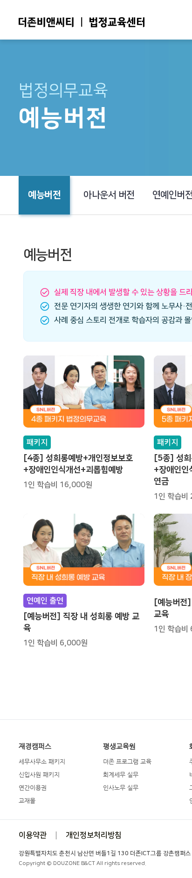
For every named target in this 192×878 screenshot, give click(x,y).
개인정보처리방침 (94, 835)
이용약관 (33, 835)
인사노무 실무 (120, 787)
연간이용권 (33, 787)
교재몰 (27, 800)
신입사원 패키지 (39, 774)
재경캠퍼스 (35, 746)
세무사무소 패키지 (42, 761)
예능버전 (44, 195)
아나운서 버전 (109, 195)
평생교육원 (119, 746)
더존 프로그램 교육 (127, 761)
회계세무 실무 (120, 774)
